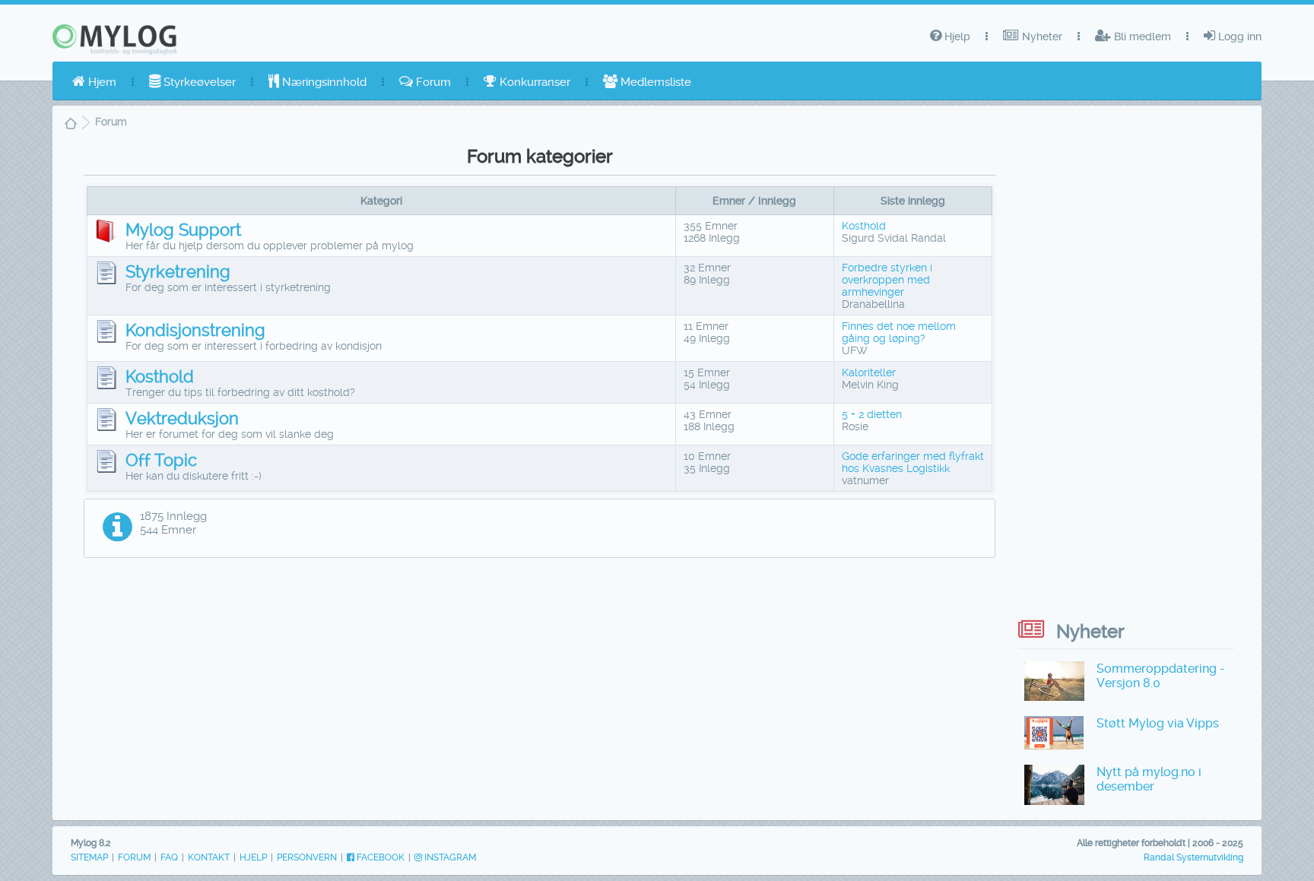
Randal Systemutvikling (1193, 857)
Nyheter (1040, 36)
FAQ (169, 857)
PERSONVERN (307, 857)
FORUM (134, 857)
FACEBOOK (379, 857)
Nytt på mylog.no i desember (1149, 779)
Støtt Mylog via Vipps (1158, 723)
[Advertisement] (540, 676)
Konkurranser (533, 82)
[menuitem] (94, 82)
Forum (432, 82)
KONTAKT (209, 857)
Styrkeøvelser (198, 82)
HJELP (253, 857)
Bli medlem (1141, 36)
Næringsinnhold (323, 82)
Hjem (100, 82)
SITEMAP (89, 857)
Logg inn (1238, 36)
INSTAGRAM (449, 857)
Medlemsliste (654, 82)
